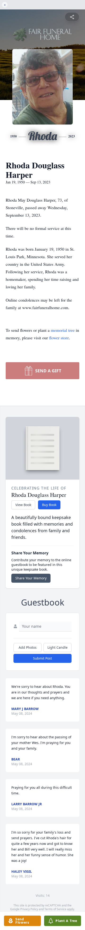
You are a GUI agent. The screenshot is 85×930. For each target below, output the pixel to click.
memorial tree (63, 330)
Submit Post (42, 658)
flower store (59, 337)
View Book (23, 504)
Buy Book (49, 504)
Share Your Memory (31, 578)
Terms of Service (55, 909)
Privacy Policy (29, 909)
